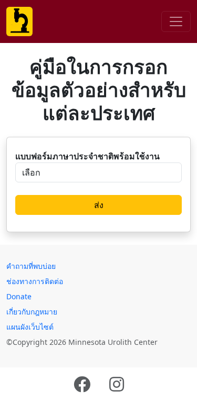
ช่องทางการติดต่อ (34, 281)
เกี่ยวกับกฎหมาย (31, 312)
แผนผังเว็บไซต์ (30, 327)
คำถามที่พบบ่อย (31, 266)
